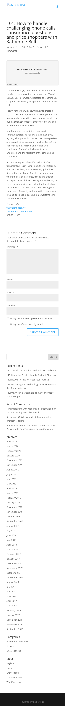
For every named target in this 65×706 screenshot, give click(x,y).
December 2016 (14, 619)
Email (10, 292)
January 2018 (13, 558)
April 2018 (11, 544)
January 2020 (13, 455)
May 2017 (11, 596)
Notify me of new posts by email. (26, 324)
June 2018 (11, 535)
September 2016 (14, 629)
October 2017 (13, 572)
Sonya (9, 417)
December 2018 (14, 507)
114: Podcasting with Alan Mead (22, 412)
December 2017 (14, 563)
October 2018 (13, 516)
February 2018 (13, 554)
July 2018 (11, 530)
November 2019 (14, 464)
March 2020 (12, 446)
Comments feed (14, 677)
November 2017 (14, 568)
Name (10, 279)
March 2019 (12, 493)
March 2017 (12, 605)
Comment (12, 246)
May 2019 (11, 483)
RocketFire (38, 701)
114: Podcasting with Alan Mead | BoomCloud (29, 408)
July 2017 (11, 586)
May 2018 (11, 540)
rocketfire (14, 47)
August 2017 (12, 582)
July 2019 (11, 474)
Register (10, 663)
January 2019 (13, 502)
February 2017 (13, 610)
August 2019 (12, 469)
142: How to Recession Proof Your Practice (27, 379)
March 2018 (12, 549)
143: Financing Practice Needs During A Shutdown (31, 375)
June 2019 (11, 479)
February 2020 (13, 450)
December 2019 (14, 460)
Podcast (40, 47)
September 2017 (14, 577)
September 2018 (14, 521)
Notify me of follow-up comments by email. (32, 318)
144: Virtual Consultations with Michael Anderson (31, 370)
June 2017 (11, 591)
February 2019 (13, 497)
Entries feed (12, 672)
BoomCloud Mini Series (18, 641)
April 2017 (11, 600)
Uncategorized (13, 650)
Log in (9, 668)
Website (10, 305)
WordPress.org (13, 682)
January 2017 (13, 615)
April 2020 (11, 441)
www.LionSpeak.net (16, 207)
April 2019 (11, 488)
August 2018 (12, 526)
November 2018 (14, 511)
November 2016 (14, 624)
